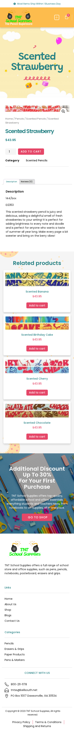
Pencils (19, 119)
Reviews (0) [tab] (26, 181)
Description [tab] (11, 181)
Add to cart (31, 151)
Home (9, 119)
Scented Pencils (36, 119)
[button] (56, 17)
